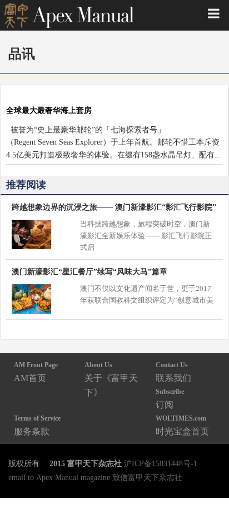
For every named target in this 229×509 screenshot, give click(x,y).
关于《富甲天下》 (111, 379)
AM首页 (36, 372)
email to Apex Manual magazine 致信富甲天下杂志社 (95, 477)
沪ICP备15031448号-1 (160, 463)
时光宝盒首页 (182, 425)
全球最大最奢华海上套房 (49, 110)
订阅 (170, 398)
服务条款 (37, 425)
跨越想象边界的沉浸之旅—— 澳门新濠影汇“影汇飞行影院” (114, 207)
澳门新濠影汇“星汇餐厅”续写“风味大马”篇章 (89, 271)
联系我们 (173, 372)
